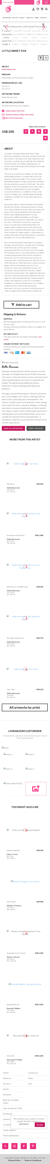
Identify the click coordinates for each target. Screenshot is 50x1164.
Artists (15, 17)
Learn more (24, 1124)
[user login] (33, 9)
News (37, 17)
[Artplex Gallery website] (46, 2)
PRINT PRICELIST (36, 428)
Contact (43, 17)
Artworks (7, 17)
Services (29, 17)
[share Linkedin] (45, 138)
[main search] (46, 9)
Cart (30, 1083)
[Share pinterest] (39, 131)
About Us (7, 1078)
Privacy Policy (14, 1160)
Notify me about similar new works (20, 114)
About (22, 17)
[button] (43, 27)
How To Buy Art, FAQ (12, 1108)
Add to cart (23, 304)
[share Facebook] (45, 131)
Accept (40, 1125)
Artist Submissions (11, 1135)
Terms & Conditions (33, 1160)
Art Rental (7, 1114)
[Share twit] (32, 131)
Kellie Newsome (9, 69)
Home (6, 1073)
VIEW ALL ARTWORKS (13, 428)
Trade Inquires (9, 1130)
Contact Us (33, 1073)
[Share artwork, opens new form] (26, 131)
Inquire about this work (15, 111)
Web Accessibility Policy (11, 1101)
